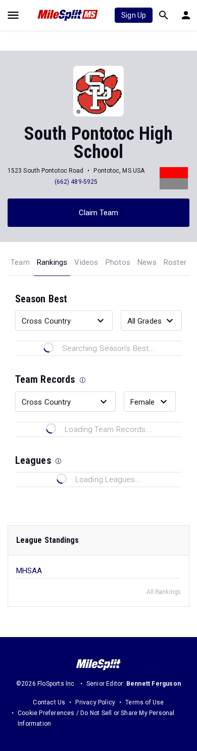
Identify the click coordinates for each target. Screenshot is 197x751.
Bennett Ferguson (153, 683)
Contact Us (49, 702)
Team (20, 262)
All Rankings (163, 592)
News (147, 262)
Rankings (52, 262)
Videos (86, 262)
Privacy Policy (95, 702)
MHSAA (29, 570)
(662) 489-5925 (76, 181)
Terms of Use (144, 702)
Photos (118, 262)
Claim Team (99, 212)
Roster (175, 262)
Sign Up (133, 15)
